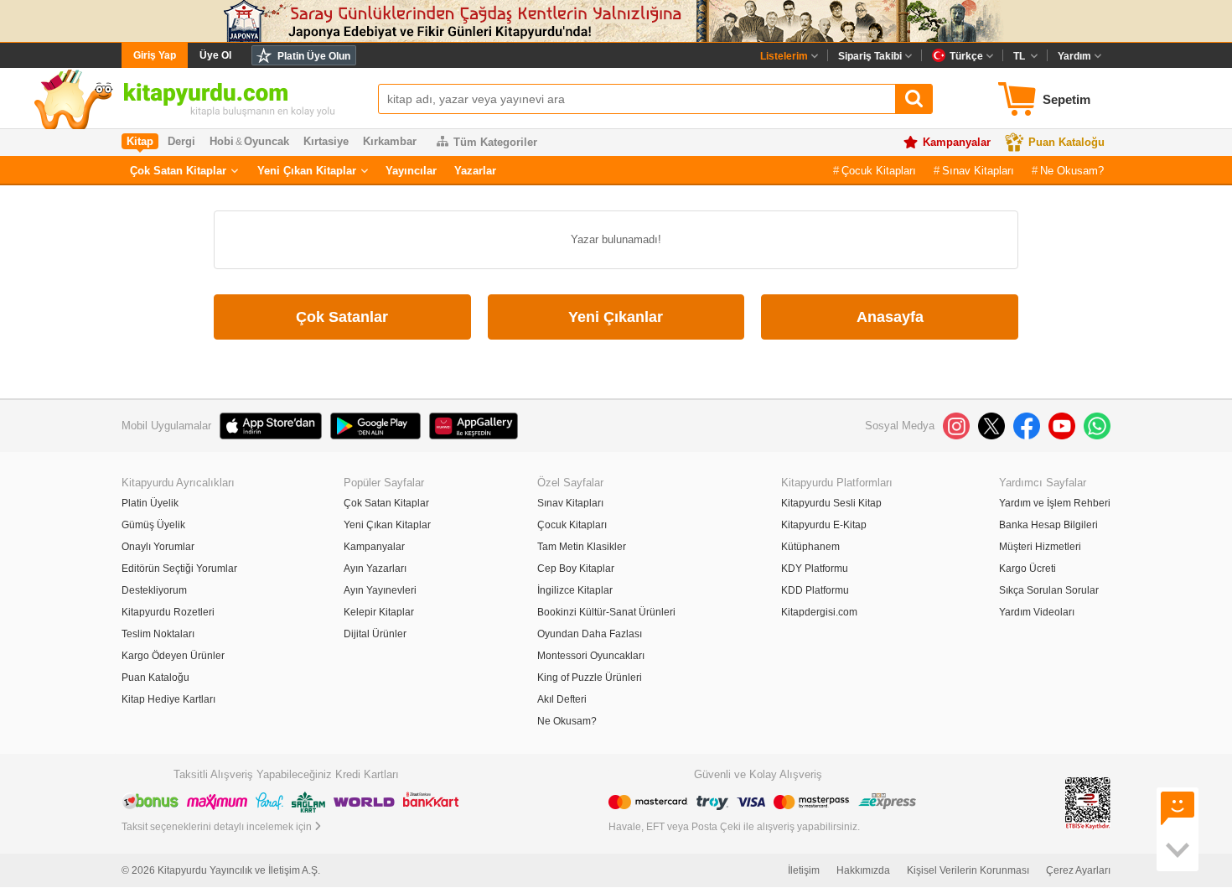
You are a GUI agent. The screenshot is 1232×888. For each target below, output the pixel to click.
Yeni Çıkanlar (615, 317)
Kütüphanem (810, 547)
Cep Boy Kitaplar (575, 568)
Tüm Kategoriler (495, 142)
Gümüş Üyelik (153, 525)
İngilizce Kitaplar (575, 590)
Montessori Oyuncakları (590, 656)
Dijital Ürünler (375, 634)
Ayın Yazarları (375, 568)
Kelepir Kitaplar (379, 612)
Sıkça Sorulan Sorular (1049, 590)
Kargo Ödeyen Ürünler (173, 656)
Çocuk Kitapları (878, 170)
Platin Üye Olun (313, 56)
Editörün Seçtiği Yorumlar (179, 568)
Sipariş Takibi (870, 56)
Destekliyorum (154, 590)
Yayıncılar (411, 170)
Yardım (1074, 56)
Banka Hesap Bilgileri (1048, 525)
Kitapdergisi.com (819, 612)
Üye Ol (215, 55)
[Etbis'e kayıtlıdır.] (1087, 803)
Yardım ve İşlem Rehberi (1054, 503)
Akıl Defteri (562, 699)
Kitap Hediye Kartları (168, 699)
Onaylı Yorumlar (158, 547)
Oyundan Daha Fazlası (589, 634)
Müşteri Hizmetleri (1040, 547)
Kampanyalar (957, 142)
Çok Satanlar (342, 317)
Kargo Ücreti (1027, 568)
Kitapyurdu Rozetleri (168, 612)
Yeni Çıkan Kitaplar (306, 170)
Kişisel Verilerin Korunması (968, 870)
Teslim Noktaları (158, 634)
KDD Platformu (815, 590)
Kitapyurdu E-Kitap (824, 525)
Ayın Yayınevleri (380, 590)
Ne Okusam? (1072, 170)
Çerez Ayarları (1078, 870)
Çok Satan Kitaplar (178, 170)
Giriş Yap (154, 55)
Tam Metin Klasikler (581, 547)
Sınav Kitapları (978, 170)
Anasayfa (890, 317)
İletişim (804, 870)
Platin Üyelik (150, 503)
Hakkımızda (863, 870)
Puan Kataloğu (1066, 142)
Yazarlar (475, 170)
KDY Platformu (814, 568)
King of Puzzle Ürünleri (589, 677)
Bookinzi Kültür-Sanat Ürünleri (606, 612)
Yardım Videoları (1036, 612)
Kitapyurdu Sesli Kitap (831, 503)
